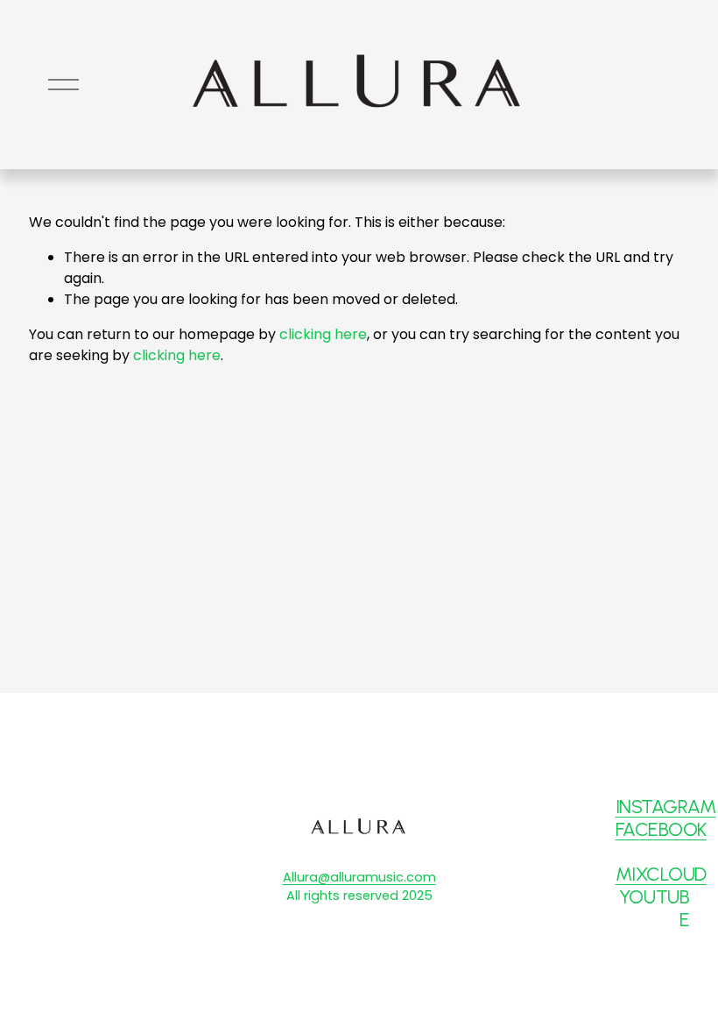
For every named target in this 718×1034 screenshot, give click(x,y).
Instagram (666, 807)
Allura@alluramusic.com (359, 877)
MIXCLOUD (661, 874)
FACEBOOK (661, 829)
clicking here (323, 334)
